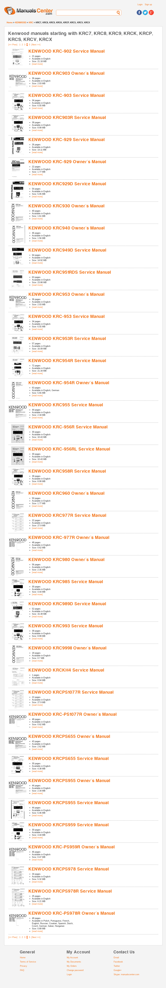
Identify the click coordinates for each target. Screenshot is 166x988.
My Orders (72, 966)
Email (116, 957)
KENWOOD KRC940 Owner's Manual (67, 228)
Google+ (118, 970)
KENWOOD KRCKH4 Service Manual (66, 670)
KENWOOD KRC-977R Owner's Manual (69, 537)
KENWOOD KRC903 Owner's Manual (67, 73)
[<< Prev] (12, 44)
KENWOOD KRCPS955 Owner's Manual (69, 780)
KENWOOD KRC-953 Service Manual (67, 316)
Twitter (117, 966)
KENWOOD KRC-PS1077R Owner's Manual (73, 714)
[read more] (37, 64)
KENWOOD (20, 22)
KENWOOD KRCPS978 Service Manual (69, 869)
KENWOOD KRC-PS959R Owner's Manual (72, 847)
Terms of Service (28, 962)
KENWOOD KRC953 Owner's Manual (67, 294)
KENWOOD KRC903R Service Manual (67, 117)
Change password (75, 970)
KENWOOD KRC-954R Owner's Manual (69, 382)
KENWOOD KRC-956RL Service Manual (69, 449)
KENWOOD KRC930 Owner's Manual (67, 206)
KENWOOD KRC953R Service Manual (67, 338)
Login (139, 4)
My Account (72, 957)
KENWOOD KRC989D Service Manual (67, 603)
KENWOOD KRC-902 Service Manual (67, 51)
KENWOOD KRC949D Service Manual (68, 250)
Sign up (148, 4)
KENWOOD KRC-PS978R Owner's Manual (72, 913)
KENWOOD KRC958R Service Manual (67, 471)
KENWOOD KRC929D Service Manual (67, 183)
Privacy (23, 966)
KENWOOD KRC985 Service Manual (66, 581)
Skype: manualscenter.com (126, 974)
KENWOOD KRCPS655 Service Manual (69, 758)
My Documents (74, 962)
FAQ (22, 970)
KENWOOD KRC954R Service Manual (67, 360)
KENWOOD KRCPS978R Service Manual (70, 891)
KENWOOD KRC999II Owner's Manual (68, 648)
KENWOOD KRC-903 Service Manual (67, 95)
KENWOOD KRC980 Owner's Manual (67, 559)
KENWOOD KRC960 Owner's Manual (67, 493)
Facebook (118, 962)
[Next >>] (35, 44)
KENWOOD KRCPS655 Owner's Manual (69, 736)
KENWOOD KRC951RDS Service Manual (70, 272)
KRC (31, 22)
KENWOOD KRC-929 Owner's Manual (67, 161)
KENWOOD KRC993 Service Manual (66, 625)
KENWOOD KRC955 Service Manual (66, 404)
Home (9, 22)
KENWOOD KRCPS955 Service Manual (69, 802)
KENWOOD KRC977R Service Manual (68, 515)
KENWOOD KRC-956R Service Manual (68, 427)
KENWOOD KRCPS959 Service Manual (69, 824)
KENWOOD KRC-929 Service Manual (67, 139)
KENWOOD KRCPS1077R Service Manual (71, 692)
